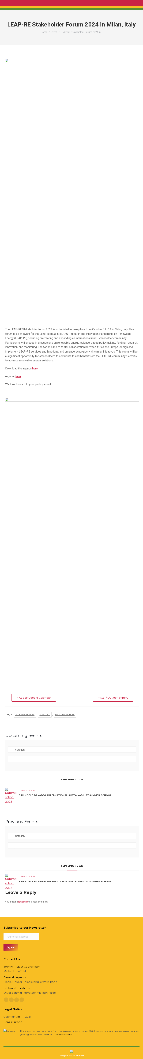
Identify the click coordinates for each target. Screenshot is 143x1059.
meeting (45, 714)
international (25, 714)
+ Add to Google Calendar (34, 697)
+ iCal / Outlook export (113, 697)
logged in (23, 901)
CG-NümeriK (78, 1055)
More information (63, 1034)
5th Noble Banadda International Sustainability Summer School (65, 795)
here (35, 368)
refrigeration (65, 714)
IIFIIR (20, 1016)
